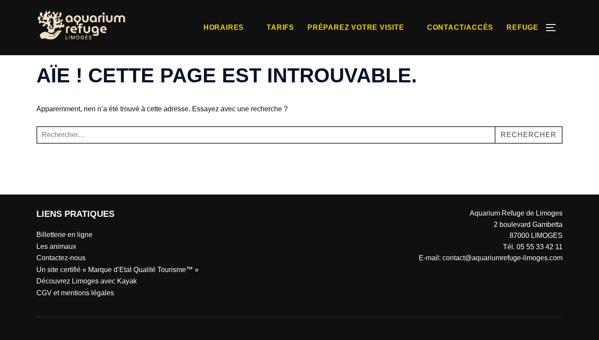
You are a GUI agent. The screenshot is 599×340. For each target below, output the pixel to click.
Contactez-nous (61, 258)
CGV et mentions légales (75, 293)
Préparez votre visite (355, 27)
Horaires (223, 27)
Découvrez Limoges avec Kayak (86, 281)
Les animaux (56, 246)
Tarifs (280, 27)
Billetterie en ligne (64, 234)
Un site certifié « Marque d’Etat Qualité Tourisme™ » (117, 269)
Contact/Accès (460, 27)
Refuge (522, 27)
